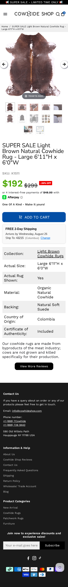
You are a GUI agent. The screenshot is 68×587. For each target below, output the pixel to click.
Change (45, 237)
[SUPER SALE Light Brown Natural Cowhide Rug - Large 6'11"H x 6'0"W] (10, 107)
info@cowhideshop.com (27, 410)
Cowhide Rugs (12, 512)
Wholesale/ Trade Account (19, 486)
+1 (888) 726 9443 (14, 424)
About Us (9, 454)
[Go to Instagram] (34, 559)
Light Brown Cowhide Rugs (50, 253)
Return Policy (11, 480)
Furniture (9, 523)
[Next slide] (64, 64)
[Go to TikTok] (40, 559)
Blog (5, 491)
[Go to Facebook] (28, 559)
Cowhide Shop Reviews (17, 459)
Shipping (8, 475)
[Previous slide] (4, 64)
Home (5, 26)
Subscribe (52, 545)
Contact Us (10, 464)
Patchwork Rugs (13, 518)
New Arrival (10, 507)
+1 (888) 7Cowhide (14, 421)
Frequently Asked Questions (20, 470)
